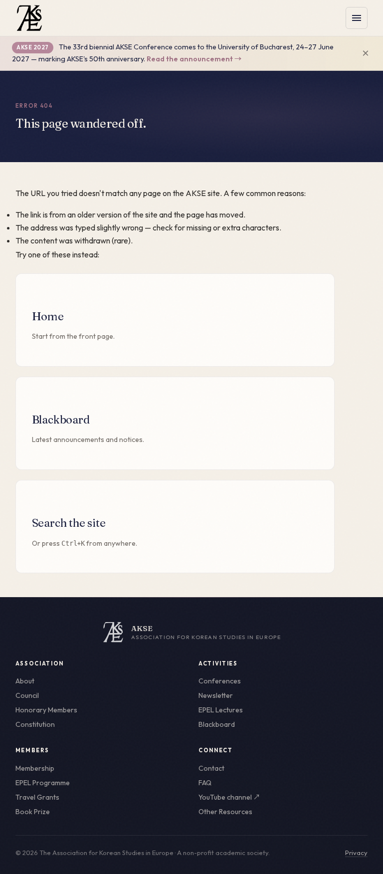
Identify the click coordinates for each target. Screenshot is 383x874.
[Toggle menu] (357, 18)
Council (27, 695)
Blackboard (216, 724)
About (24, 680)
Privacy (356, 853)
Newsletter (215, 695)
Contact (211, 768)
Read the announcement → (194, 58)
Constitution (35, 724)
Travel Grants (37, 797)
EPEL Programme (42, 782)
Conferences (219, 680)
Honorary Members (46, 709)
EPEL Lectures (220, 709)
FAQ (204, 782)
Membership (34, 768)
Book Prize (32, 811)
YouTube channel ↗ (229, 797)
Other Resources (225, 811)
